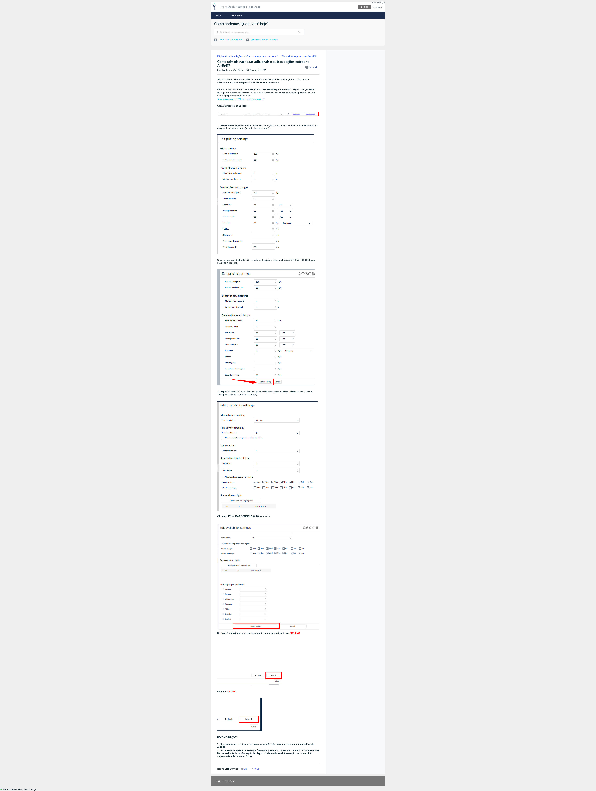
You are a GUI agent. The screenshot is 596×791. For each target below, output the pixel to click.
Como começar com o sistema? (262, 56)
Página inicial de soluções (230, 56)
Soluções (237, 15)
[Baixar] (292, 367)
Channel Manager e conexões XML (299, 56)
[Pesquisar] (299, 32)
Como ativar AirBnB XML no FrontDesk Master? (241, 99)
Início (218, 15)
